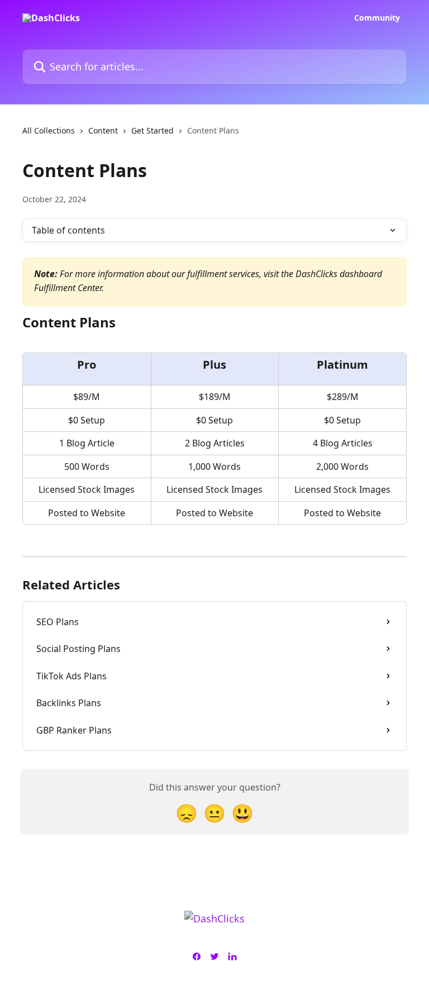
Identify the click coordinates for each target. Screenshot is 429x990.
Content (103, 130)
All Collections (48, 130)
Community (377, 18)
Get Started (152, 130)
